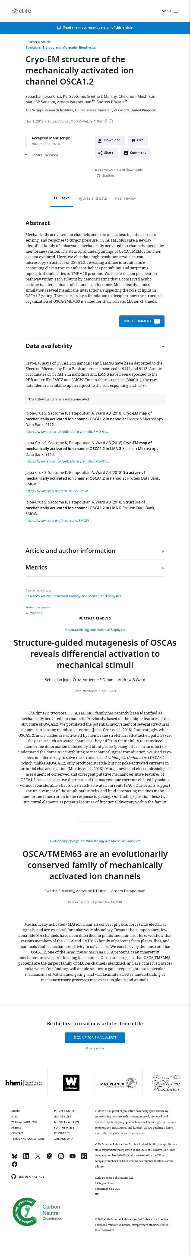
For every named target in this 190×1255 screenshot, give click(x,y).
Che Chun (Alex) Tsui (136, 96)
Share (108, 153)
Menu (166, 11)
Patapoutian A (81, 413)
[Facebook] (14, 1166)
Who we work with (25, 1122)
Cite (140, 140)
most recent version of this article (105, 28)
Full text (61, 198)
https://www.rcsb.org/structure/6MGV (56, 491)
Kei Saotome (74, 96)
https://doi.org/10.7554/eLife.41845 (75, 121)
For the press (64, 1127)
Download (112, 140)
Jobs (14, 1116)
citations (105, 175)
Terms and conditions (27, 1139)
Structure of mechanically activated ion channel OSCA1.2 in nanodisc (85, 476)
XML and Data (63, 1139)
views (104, 169)
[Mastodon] (49, 1158)
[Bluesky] (14, 1158)
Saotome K (57, 413)
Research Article (38, 42)
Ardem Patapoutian (74, 102)
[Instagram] (61, 1158)
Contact (17, 1133)
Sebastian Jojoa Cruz (43, 96)
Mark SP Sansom (40, 102)
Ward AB (103, 413)
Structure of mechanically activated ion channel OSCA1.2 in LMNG (85, 505)
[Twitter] (38, 1158)
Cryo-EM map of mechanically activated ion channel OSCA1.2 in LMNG (88, 446)
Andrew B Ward (110, 102)
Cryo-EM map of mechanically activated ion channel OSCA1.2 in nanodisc (88, 416)
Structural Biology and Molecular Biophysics (60, 47)
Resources (62, 1133)
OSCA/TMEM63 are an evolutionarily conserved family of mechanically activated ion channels (95, 866)
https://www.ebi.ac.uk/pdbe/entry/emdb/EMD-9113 (67, 461)
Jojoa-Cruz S (35, 413)
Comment (139, 154)
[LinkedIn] (26, 1158)
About (16, 1111)
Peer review (125, 198)
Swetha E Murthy (102, 96)
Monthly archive (67, 1122)
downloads (130, 169)
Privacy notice (95, 1048)
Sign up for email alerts (95, 1037)
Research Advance (86, 691)
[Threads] (84, 1158)
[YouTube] (72, 1158)
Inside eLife (62, 1116)
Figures (92, 198)
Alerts (16, 1127)
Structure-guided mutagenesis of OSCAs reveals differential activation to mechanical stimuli (95, 655)
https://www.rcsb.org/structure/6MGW (57, 520)
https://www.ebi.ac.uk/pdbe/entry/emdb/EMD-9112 (67, 431)
